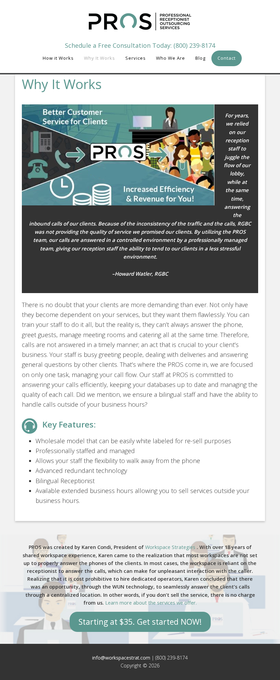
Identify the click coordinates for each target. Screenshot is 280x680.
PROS (140, 21)
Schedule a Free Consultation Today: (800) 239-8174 (140, 45)
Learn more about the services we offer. (151, 602)
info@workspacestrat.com (121, 657)
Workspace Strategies (171, 547)
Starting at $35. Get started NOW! (140, 621)
